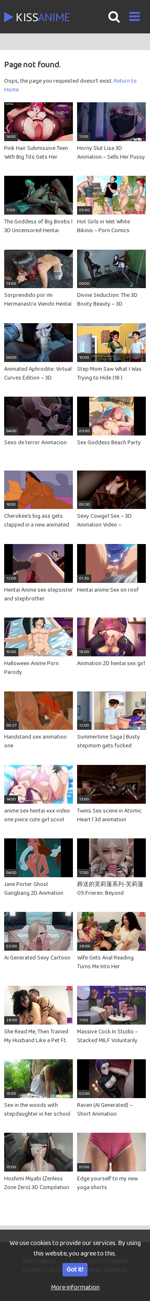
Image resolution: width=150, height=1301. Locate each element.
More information (75, 1287)
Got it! (75, 1269)
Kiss (41, 17)
